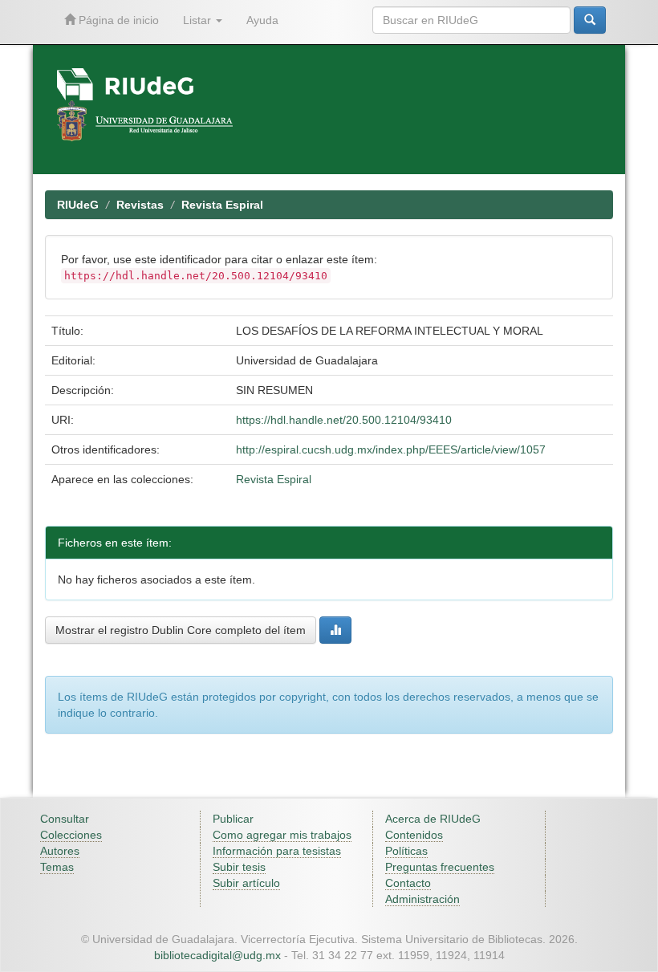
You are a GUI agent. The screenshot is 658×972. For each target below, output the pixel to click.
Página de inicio (117, 20)
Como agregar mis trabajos (282, 834)
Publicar (233, 818)
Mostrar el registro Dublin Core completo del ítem (180, 630)
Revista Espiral (222, 204)
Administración (422, 899)
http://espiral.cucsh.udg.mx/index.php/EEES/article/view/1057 (391, 449)
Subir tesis (239, 866)
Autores (59, 850)
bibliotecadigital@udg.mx (217, 955)
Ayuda (262, 20)
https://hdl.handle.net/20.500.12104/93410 (344, 419)
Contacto (408, 882)
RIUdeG (78, 204)
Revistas (140, 204)
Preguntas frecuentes (439, 866)
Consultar (64, 818)
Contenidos (414, 834)
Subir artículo (246, 882)
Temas (57, 866)
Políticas (406, 850)
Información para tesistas (277, 850)
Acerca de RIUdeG (433, 818)
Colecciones (71, 834)
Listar (198, 20)
